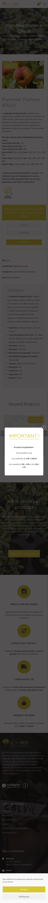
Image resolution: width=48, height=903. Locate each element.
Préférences (24, 896)
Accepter (24, 889)
